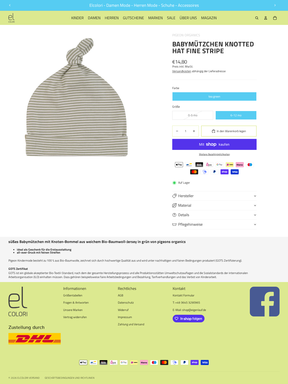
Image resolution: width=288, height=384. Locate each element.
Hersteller (186, 196)
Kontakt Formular (183, 295)
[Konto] (265, 18)
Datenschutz (126, 302)
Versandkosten (181, 71)
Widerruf (123, 310)
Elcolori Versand (28, 378)
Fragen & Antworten (76, 302)
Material (184, 205)
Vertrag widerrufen (75, 317)
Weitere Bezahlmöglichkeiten (214, 154)
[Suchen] (256, 18)
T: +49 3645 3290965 (186, 302)
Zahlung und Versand (131, 324)
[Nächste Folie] (275, 5)
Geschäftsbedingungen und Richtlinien (69, 378)
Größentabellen (72, 295)
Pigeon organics (186, 35)
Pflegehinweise (190, 224)
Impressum (125, 317)
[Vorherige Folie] (10, 5)
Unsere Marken (73, 310)
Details (183, 215)
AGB (120, 295)
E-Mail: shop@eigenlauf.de (189, 310)
